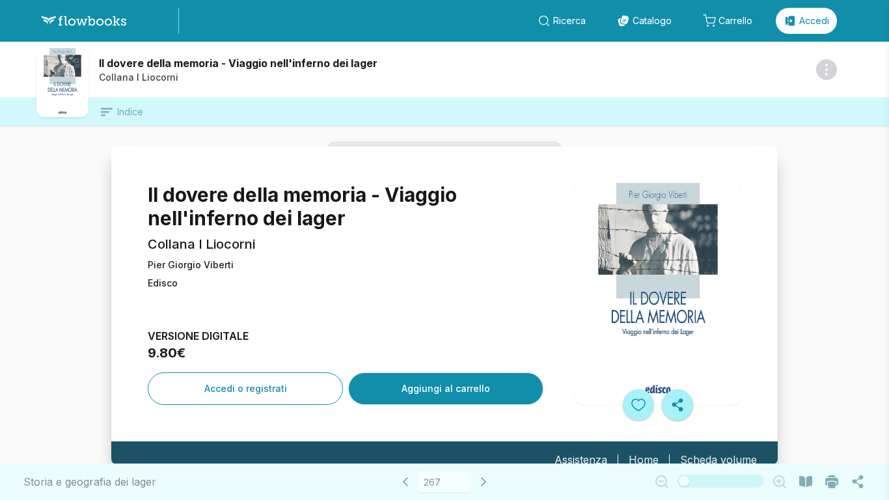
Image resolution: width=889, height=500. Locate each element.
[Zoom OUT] (661, 481)
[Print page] (831, 481)
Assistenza (580, 459)
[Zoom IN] (779, 481)
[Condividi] (677, 405)
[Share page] (857, 481)
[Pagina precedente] (405, 482)
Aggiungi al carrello (446, 388)
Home (644, 459)
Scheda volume (718, 459)
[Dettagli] (826, 69)
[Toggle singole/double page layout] (805, 481)
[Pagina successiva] (483, 482)
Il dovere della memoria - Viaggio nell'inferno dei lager (238, 63)
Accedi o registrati (245, 388)
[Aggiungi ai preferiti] (638, 405)
